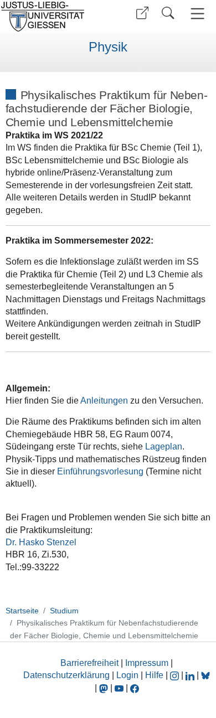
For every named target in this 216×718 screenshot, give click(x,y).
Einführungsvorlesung (100, 471)
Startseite (22, 610)
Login (128, 675)
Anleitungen (104, 400)
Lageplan (163, 446)
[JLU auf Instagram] (175, 675)
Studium (64, 610)
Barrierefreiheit (89, 663)
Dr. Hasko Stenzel (41, 542)
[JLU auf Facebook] (134, 688)
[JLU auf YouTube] (119, 688)
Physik (108, 47)
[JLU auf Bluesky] (205, 675)
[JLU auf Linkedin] (191, 675)
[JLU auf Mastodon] (104, 688)
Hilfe (154, 675)
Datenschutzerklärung (66, 675)
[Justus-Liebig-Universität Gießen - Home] (52, 16)
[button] (142, 13)
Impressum (146, 663)
